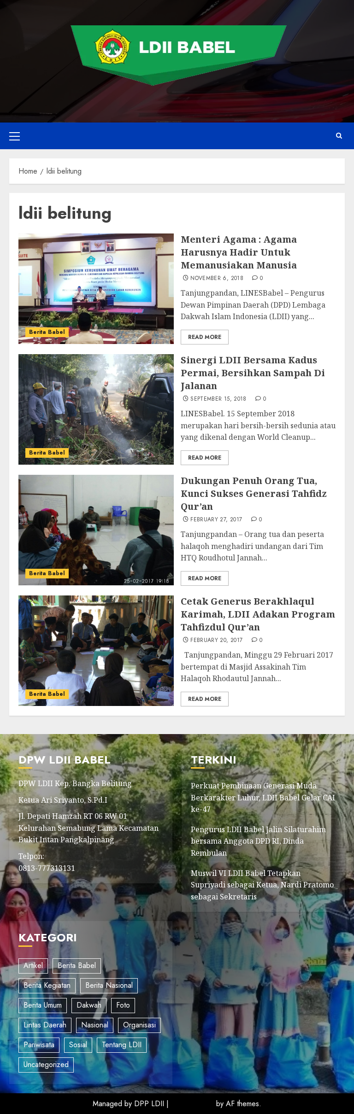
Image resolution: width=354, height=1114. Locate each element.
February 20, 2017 (216, 640)
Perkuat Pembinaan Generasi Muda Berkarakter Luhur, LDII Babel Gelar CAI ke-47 (263, 797)
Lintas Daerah (45, 1025)
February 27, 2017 (216, 520)
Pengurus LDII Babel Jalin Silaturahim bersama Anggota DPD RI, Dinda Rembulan (258, 841)
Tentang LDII (122, 1044)
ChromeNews (192, 1103)
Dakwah (89, 1005)
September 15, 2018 (218, 399)
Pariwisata (39, 1044)
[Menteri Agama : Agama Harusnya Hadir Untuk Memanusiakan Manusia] (96, 288)
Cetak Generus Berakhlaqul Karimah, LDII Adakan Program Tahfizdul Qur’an (258, 614)
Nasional (94, 1025)
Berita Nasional (109, 985)
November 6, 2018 (216, 278)
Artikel (33, 965)
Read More (204, 337)
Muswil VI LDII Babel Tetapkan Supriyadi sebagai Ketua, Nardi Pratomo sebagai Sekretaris (262, 885)
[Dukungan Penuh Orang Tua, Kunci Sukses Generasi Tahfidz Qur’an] (96, 530)
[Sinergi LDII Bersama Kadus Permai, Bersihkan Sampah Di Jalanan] (96, 409)
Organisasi (139, 1025)
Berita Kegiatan (47, 985)
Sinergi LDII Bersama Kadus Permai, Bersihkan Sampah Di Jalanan (253, 373)
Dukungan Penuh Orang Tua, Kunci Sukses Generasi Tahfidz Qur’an (254, 493)
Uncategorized (46, 1064)
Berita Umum (43, 1005)
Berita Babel (47, 332)
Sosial (78, 1044)
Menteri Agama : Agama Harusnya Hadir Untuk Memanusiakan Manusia (239, 252)
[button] (14, 136)
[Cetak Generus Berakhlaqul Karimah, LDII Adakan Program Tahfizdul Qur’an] (96, 650)
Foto (123, 1005)
